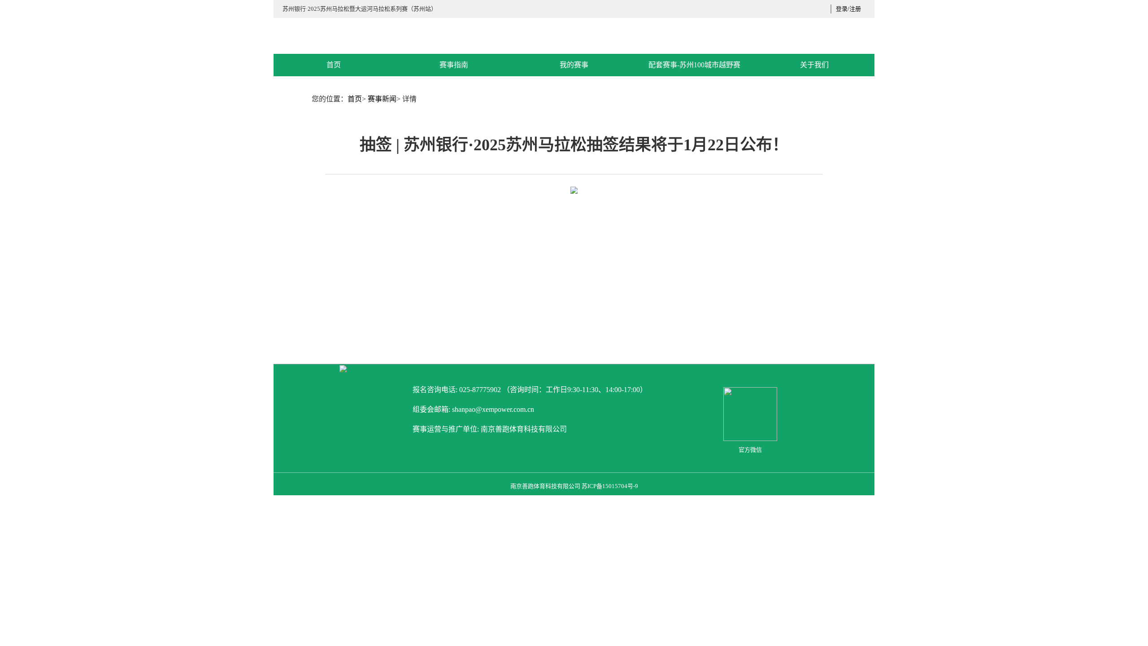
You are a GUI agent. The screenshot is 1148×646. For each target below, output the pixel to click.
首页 (355, 99)
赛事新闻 (382, 99)
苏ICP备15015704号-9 (610, 486)
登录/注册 (848, 8)
